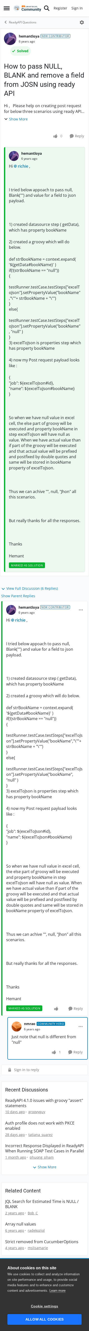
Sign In (77, 8)
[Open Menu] (81, 22)
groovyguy (36, 1111)
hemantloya (29, 36)
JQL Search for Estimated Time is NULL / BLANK (42, 1204)
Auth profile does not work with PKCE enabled (39, 1126)
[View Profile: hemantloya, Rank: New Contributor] (10, 39)
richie (23, 166)
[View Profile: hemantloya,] (14, 156)
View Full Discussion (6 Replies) (32, 588)
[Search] (47, 8)
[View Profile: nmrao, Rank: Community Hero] (17, 1027)
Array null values (20, 1224)
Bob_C (33, 1213)
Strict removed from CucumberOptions (41, 1241)
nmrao (29, 1023)
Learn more (57, 1290)
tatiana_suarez (40, 1134)
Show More (18, 119)
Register (60, 8)
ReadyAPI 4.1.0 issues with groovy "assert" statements (44, 1103)
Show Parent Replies (18, 595)
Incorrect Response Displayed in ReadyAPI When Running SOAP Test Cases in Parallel (44, 1148)
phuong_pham (42, 1157)
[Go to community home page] (27, 8)
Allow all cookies (44, 1319)
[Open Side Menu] (6, 8)
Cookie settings (44, 1306)
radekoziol (36, 1230)
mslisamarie (38, 1247)
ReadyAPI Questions (22, 22)
